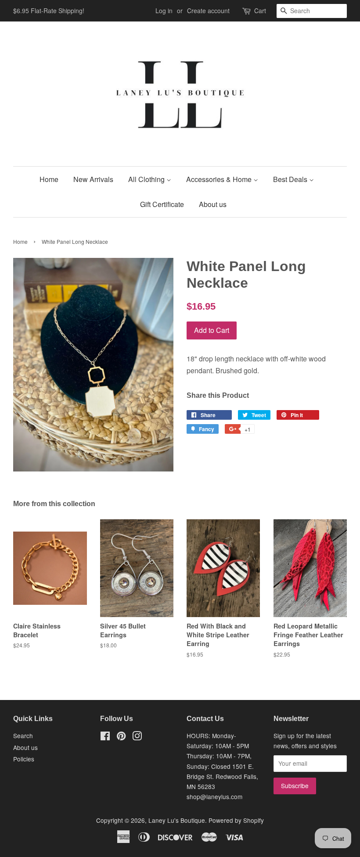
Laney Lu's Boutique (176, 820)
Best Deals (291, 179)
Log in (164, 10)
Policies (23, 758)
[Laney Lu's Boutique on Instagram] (137, 737)
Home (49, 179)
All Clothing (147, 179)
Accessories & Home (219, 179)
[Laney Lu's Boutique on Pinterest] (121, 737)
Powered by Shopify (236, 820)
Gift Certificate (162, 204)
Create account (208, 10)
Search (23, 735)
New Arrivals (93, 179)
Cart (260, 10)
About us (213, 204)
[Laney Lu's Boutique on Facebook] (105, 737)
